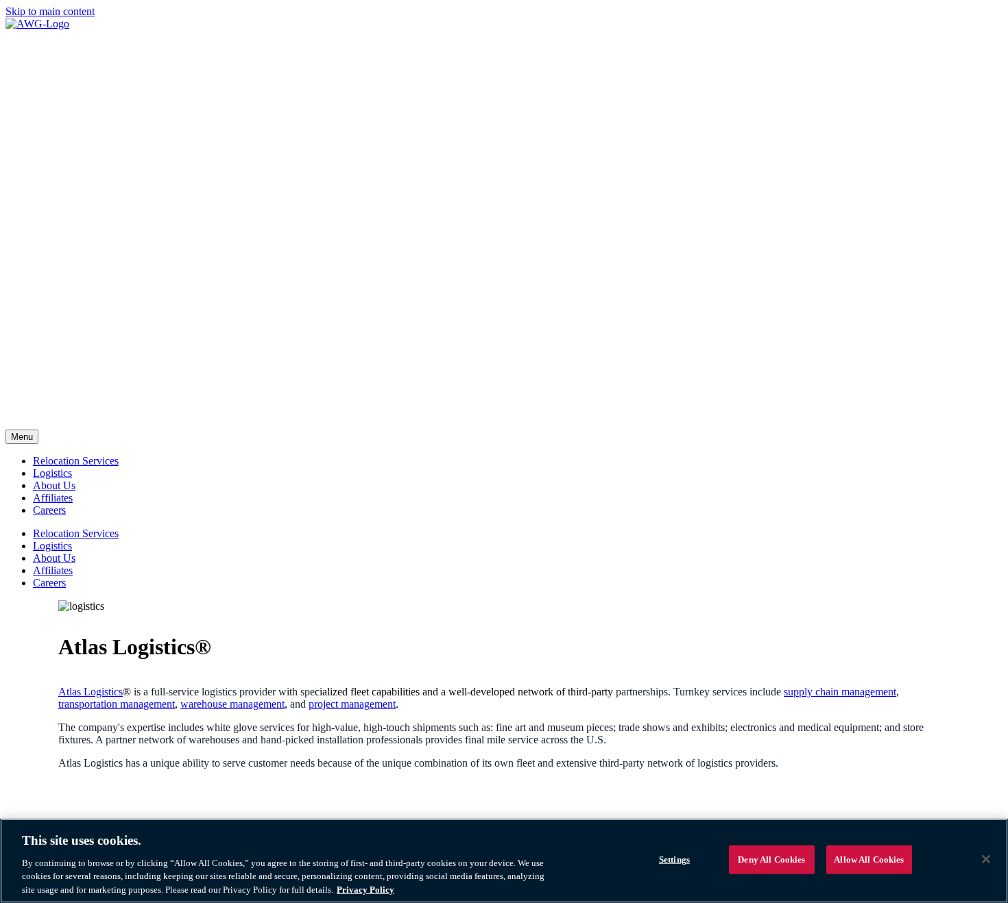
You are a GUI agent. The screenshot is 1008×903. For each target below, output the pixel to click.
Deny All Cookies (771, 859)
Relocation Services (76, 461)
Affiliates (53, 498)
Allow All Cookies (869, 859)
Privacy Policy (365, 889)
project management (352, 704)
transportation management (116, 704)
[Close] (986, 859)
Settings (674, 859)
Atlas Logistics (90, 691)
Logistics (52, 473)
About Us (54, 485)
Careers (49, 510)
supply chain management (840, 691)
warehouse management (232, 704)
